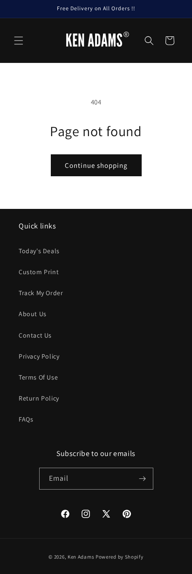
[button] (18, 40)
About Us (33, 314)
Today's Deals (39, 251)
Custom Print (39, 272)
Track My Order (41, 293)
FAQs (26, 419)
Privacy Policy (39, 356)
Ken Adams (81, 556)
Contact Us (35, 335)
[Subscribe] (142, 479)
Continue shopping (96, 165)
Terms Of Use (38, 377)
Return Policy (39, 398)
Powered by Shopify (120, 556)
